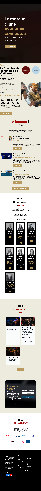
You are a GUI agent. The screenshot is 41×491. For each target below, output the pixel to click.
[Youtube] (11, 475)
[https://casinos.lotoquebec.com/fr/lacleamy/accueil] (28, 436)
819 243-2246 (30, 467)
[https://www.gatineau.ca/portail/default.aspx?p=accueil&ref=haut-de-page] (18, 436)
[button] (12, 1)
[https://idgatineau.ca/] (23, 435)
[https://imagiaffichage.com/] (28, 441)
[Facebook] (7, 475)
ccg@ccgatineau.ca (31, 471)
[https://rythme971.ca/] (23, 441)
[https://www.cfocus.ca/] (13, 435)
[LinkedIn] (9, 475)
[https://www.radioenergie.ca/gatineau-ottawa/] (7, 442)
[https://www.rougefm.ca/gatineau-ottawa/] (7, 435)
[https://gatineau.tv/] (33, 442)
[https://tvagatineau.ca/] (18, 441)
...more (16, 331)
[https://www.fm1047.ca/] (33, 436)
